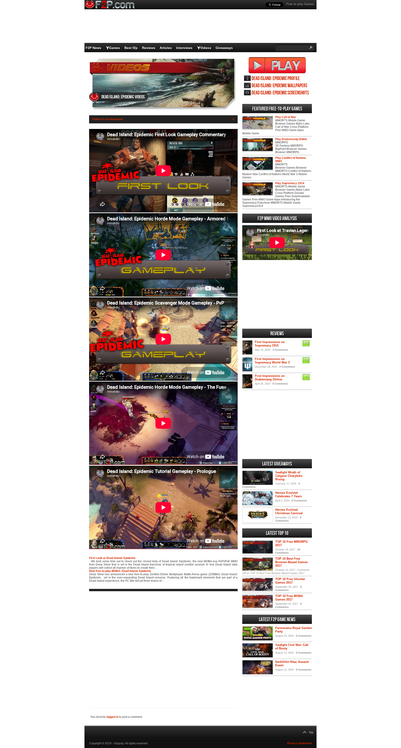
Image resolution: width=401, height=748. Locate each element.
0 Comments (287, 366)
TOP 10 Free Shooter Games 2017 (290, 580)
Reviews (148, 48)
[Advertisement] (163, 645)
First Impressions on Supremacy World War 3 (272, 360)
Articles (166, 48)
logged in (112, 717)
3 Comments (280, 349)
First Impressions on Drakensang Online (270, 377)
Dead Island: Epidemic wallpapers (279, 86)
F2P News (93, 48)
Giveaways (224, 48)
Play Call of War (285, 117)
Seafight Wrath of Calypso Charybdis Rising (288, 476)
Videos (205, 48)
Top (311, 732)
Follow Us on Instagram (107, 119)
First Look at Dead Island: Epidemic (112, 558)
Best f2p (131, 48)
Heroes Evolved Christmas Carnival (289, 511)
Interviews (184, 48)
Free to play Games (300, 4)
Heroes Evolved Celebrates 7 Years (288, 494)
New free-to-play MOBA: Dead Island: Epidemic (120, 571)
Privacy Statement (299, 743)
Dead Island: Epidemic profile (276, 78)
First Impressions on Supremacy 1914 (270, 343)
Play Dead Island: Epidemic (277, 65)
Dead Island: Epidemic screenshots (280, 93)
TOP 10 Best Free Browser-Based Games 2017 (291, 562)
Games (114, 48)
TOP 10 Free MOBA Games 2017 (289, 597)
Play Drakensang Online (291, 139)
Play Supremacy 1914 (289, 183)
